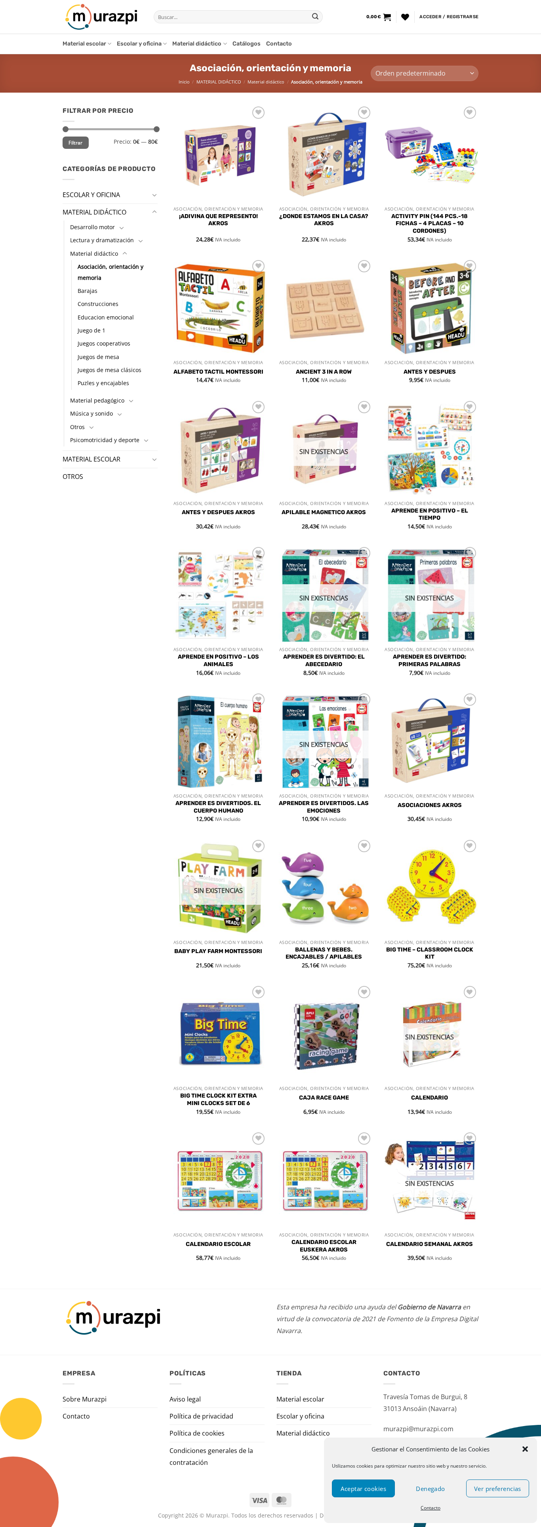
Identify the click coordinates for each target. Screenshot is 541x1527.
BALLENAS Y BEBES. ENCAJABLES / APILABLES (324, 953)
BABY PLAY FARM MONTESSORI (218, 951)
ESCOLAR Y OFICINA (91, 194)
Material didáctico (196, 43)
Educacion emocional (106, 317)
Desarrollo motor (92, 227)
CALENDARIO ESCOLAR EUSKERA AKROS (323, 1246)
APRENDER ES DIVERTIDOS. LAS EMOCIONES (324, 807)
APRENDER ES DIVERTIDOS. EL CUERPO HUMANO (218, 807)
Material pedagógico (97, 400)
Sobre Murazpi (85, 1399)
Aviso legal (185, 1399)
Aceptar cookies (363, 1489)
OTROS (73, 476)
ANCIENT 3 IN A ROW (324, 371)
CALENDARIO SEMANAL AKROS (429, 1244)
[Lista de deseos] (405, 17)
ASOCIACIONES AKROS (430, 805)
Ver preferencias (497, 1489)
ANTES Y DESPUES (430, 371)
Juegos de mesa (98, 356)
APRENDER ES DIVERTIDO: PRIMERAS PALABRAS (429, 660)
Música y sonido (91, 413)
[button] (525, 1449)
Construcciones (98, 304)
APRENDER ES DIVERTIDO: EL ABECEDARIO (324, 660)
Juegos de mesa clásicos (109, 370)
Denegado (430, 1489)
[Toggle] (154, 194)
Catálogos (246, 43)
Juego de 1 (91, 330)
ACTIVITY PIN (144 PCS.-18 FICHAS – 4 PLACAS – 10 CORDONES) (429, 223)
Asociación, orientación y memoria (110, 272)
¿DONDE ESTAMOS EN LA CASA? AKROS (323, 220)
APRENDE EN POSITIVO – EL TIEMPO (429, 514)
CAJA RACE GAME (324, 1097)
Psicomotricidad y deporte (104, 439)
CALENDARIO (429, 1097)
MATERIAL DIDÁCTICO (218, 82)
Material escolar (84, 43)
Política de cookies (197, 1433)
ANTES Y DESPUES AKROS (218, 512)
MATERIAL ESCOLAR (91, 459)
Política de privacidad (201, 1416)
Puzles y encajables (103, 383)
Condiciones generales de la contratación (211, 1456)
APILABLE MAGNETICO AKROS (324, 512)
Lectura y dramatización (102, 240)
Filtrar (76, 142)
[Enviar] (315, 17)
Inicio (184, 82)
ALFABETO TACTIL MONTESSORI (218, 371)
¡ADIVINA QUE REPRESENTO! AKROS (218, 220)
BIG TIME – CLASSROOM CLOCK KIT (429, 953)
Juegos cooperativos (104, 343)
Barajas (87, 290)
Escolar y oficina (139, 43)
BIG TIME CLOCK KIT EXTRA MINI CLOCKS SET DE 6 (218, 1099)
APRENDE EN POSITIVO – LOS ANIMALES (218, 660)
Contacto (430, 1507)
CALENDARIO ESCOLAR (218, 1244)
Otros (77, 426)
